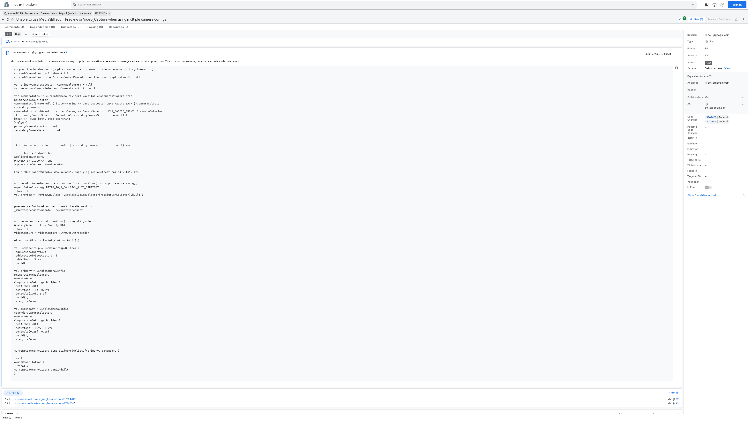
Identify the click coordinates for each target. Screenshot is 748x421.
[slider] (684, 222)
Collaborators (695, 97)
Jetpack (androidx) (68, 13)
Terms (18, 417)
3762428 (717, 117)
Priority (691, 48)
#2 (677, 399)
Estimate (692, 143)
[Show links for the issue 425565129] (109, 13)
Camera (86, 13)
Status (691, 62)
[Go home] (3, 19)
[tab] (14, 27)
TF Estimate (694, 165)
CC (689, 104)
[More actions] (743, 19)
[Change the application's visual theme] (707, 5)
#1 (67, 52)
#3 (677, 403)
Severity (692, 55)
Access (691, 68)
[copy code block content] (676, 67)
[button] (715, 41)
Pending (692, 154)
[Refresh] (7, 19)
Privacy (7, 417)
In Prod (691, 187)
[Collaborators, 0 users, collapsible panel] (724, 97)
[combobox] (384, 4)
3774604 (717, 121)
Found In (692, 171)
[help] (714, 5)
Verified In (693, 181)
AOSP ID (692, 138)
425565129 (100, 13)
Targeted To (694, 160)
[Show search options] (692, 4)
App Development (46, 13)
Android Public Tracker (21, 13)
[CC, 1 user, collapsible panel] (724, 104)
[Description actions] (675, 54)
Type (690, 41)
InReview (692, 149)
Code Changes (692, 118)
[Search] (74, 4)
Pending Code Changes (692, 130)
